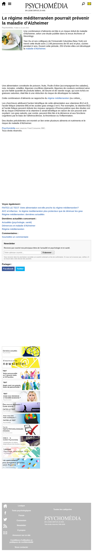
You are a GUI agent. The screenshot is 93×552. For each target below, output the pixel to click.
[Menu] (10, 5)
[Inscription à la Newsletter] (88, 5)
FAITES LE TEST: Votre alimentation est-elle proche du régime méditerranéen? (40, 208)
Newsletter (21, 525)
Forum (21, 515)
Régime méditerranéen (13, 229)
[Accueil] (4, 5)
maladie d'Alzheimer (35, 48)
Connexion (21, 520)
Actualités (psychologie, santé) (17, 222)
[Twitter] (5, 521)
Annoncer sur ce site (21, 535)
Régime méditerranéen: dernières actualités (23, 214)
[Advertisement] (46, 67)
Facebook (8, 269)
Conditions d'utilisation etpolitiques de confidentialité (21, 541)
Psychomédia (7, 28)
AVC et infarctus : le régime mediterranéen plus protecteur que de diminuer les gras (42, 211)
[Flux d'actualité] (5, 527)
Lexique (21, 506)
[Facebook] (5, 514)
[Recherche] (82, 5)
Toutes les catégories (62, 509)
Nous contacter (21, 547)
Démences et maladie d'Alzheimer (18, 225)
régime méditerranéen (58, 98)
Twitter (20, 269)
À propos (21, 530)
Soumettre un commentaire (15, 237)
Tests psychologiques (21, 511)
